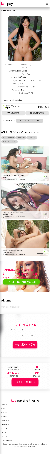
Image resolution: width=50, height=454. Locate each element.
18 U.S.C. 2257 (6, 436)
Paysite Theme (15, 4)
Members (4, 428)
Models (4, 417)
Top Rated (21, 137)
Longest (32, 137)
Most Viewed (8, 137)
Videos (4, 409)
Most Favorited (10, 142)
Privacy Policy (6, 440)
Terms (3, 432)
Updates (4, 405)
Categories (5, 420)
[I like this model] (4, 107)
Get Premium (6, 424)
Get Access (27, 382)
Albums (4, 413)
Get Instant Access (24, 282)
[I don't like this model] (8, 107)
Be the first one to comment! (29, 121)
